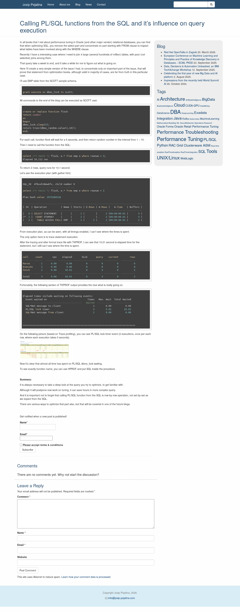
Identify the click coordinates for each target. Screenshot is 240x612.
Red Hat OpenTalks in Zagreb (180, 52)
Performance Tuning (180, 138)
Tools (211, 151)
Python (162, 145)
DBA (175, 111)
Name (21, 532)
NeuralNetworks (187, 123)
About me (64, 4)
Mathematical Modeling (166, 123)
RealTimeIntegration (189, 152)
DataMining (205, 106)
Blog (77, 4)
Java (178, 118)
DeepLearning (187, 113)
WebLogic (186, 158)
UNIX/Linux (168, 157)
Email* (23, 434)
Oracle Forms (165, 126)
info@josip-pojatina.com (121, 598)
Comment (23, 496)
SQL (202, 151)
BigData (208, 99)
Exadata (200, 112)
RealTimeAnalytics (172, 152)
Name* (23, 422)
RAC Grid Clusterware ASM (189, 145)
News (89, 4)
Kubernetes (194, 119)
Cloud (179, 105)
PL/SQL (210, 139)
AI (158, 99)
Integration (165, 118)
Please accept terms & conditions (42, 445)
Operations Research (203, 123)
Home (50, 4)
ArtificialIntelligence (193, 100)
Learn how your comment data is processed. (86, 577)
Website (22, 557)
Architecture (172, 98)
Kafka (185, 118)
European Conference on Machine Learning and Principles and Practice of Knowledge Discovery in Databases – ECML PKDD (191, 59)
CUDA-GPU (192, 105)
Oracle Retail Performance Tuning (196, 126)
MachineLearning (209, 118)
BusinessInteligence (165, 106)
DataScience (163, 113)
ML (178, 123)
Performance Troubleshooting (187, 131)
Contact (101, 4)
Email (21, 545)
